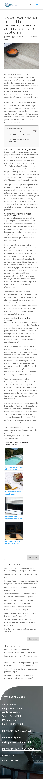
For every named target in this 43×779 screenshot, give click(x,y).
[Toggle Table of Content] (33, 129)
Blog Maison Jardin (12, 708)
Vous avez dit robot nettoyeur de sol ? (22, 132)
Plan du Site (8, 755)
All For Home (9, 704)
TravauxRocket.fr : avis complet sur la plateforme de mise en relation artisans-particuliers (19, 622)
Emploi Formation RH (13, 723)
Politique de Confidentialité (16, 742)
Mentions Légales (11, 737)
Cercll (9, 36)
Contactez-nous (10, 760)
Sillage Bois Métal (11, 716)
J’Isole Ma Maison (11, 712)
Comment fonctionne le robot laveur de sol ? (19, 135)
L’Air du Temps (10, 720)
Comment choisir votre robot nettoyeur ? (19, 140)
